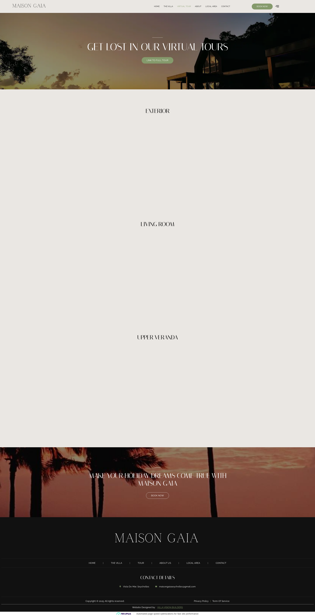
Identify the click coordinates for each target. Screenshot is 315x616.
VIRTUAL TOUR (184, 6)
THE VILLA (168, 6)
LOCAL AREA (211, 6)
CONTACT (225, 6)
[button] (277, 6)
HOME (157, 6)
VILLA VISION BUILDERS (170, 607)
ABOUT (198, 6)
